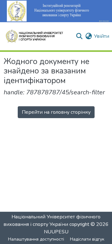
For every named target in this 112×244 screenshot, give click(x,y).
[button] (37, 36)
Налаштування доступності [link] (36, 239)
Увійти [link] (101, 36)
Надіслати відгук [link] (87, 239)
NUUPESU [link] (56, 231)
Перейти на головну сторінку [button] (56, 112)
